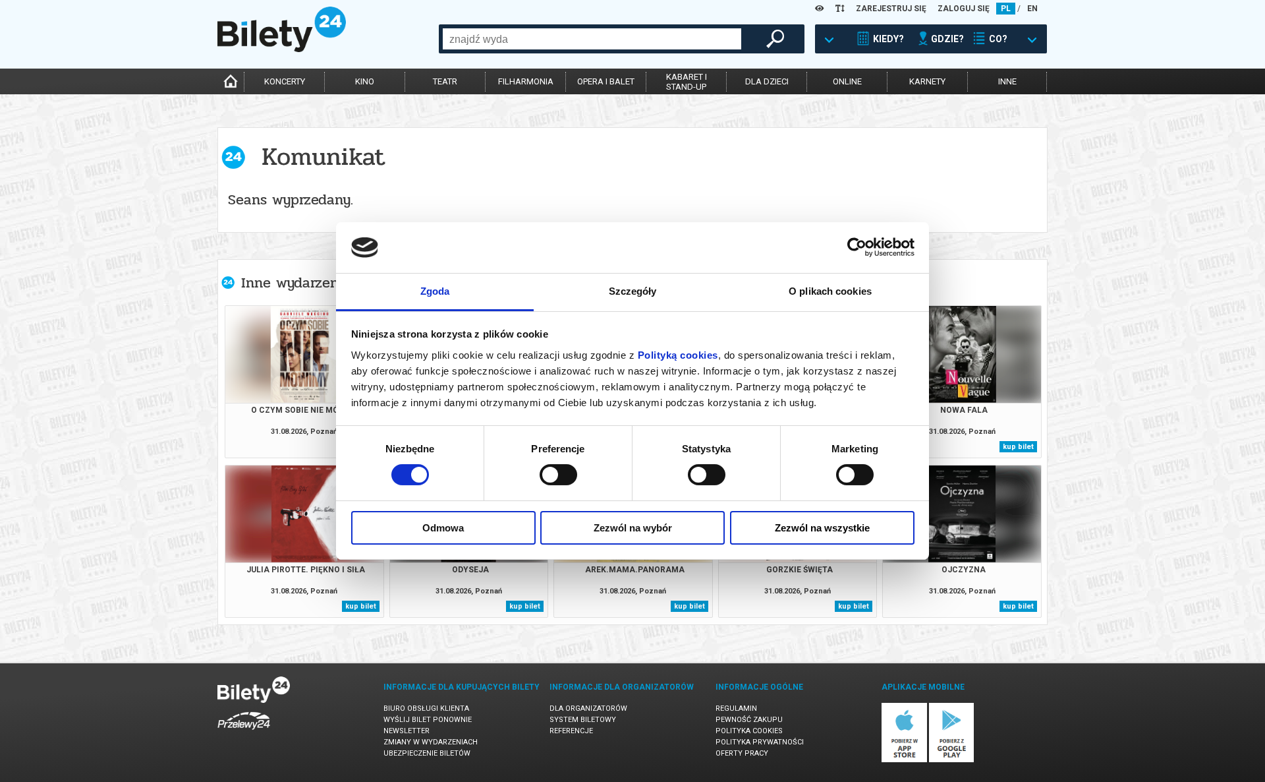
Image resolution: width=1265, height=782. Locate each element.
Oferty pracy (742, 753)
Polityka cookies (749, 731)
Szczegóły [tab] (633, 291)
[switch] (558, 474)
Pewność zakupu (749, 719)
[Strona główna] (281, 49)
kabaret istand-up (686, 82)
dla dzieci (767, 81)
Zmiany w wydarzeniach (430, 742)
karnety (927, 81)
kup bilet (1018, 446)
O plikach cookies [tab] (830, 291)
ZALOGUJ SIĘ (964, 8)
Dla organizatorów (588, 708)
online (847, 81)
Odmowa (443, 527)
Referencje (571, 731)
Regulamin (736, 708)
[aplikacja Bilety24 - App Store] (904, 760)
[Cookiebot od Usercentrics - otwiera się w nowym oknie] (856, 247)
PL (1006, 8)
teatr (445, 81)
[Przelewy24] (243, 732)
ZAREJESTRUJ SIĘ (891, 8)
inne (1007, 81)
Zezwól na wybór (633, 527)
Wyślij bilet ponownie (427, 719)
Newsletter (406, 731)
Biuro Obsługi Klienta (426, 708)
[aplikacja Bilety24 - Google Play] (951, 760)
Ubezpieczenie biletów (426, 753)
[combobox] (592, 38)
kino (364, 81)
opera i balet (605, 81)
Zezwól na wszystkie (822, 527)
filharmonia (525, 81)
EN (1032, 8)
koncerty (284, 81)
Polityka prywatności (760, 742)
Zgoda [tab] (435, 291)
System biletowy (582, 719)
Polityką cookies (678, 355)
